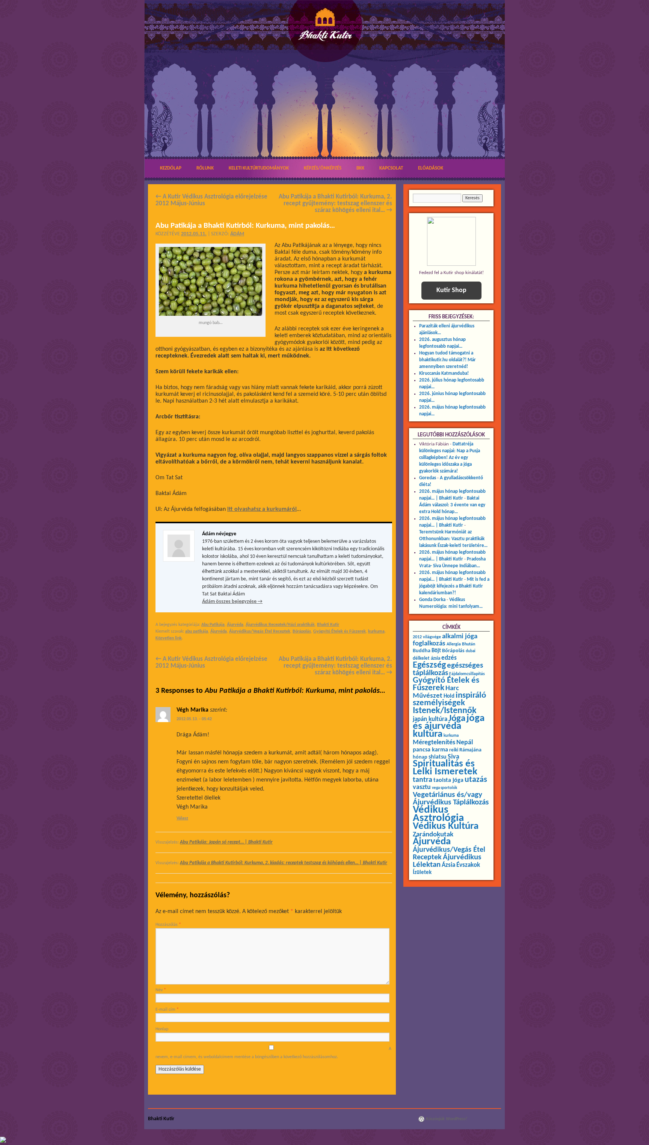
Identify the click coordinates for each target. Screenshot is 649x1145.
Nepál (464, 742)
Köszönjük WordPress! (446, 1119)
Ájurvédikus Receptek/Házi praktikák (280, 624)
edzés (449, 658)
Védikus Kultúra (445, 826)
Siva (453, 757)
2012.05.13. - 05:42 (194, 719)
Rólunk (205, 168)
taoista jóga (448, 780)
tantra (422, 780)
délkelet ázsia (426, 658)
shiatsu (438, 757)
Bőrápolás (302, 631)
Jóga (456, 718)
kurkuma (376, 631)
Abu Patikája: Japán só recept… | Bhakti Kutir (226, 842)
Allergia (454, 644)
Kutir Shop (451, 290)
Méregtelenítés (434, 742)
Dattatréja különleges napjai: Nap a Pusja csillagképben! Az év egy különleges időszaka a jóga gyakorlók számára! (449, 458)
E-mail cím (167, 1009)
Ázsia (448, 865)
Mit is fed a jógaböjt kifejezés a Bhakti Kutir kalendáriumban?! (454, 586)
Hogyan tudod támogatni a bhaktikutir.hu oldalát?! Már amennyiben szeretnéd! (447, 360)
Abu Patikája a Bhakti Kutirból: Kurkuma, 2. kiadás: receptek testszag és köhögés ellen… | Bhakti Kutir (283, 862)
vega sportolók (444, 788)
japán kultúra (430, 719)
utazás (476, 779)
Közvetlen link (168, 638)
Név (160, 990)
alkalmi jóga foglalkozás (445, 640)
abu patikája (196, 631)
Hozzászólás (168, 924)
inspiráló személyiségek (449, 699)
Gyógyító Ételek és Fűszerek (339, 631)
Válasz (182, 818)
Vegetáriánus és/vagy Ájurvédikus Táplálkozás (451, 798)
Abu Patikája (213, 624)
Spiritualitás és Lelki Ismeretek (445, 768)
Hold (449, 696)
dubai (470, 651)
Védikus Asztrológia (438, 814)
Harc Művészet (436, 692)
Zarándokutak (433, 834)
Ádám (237, 234)
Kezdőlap (170, 168)
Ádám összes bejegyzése (232, 601)
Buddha (421, 651)
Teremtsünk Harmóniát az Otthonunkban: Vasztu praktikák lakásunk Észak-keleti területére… (453, 539)
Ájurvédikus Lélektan (447, 861)
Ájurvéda (235, 624)
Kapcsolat (391, 168)
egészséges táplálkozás (448, 669)
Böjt (436, 651)
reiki (453, 750)
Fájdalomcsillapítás (467, 674)
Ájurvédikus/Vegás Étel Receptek (259, 631)
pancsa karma (430, 750)
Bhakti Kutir (328, 624)
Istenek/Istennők (445, 710)
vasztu (422, 787)
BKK (360, 168)
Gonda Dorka (432, 599)
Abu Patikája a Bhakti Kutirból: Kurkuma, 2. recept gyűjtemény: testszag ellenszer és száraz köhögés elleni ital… (335, 204)
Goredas (427, 478)
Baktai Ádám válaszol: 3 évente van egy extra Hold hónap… (452, 505)
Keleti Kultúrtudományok (259, 168)
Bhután (468, 644)
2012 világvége (427, 637)
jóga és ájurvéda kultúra (448, 726)
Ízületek (422, 872)
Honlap (161, 1029)
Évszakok (468, 865)
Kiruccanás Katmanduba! (444, 373)
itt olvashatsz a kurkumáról (262, 509)
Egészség (429, 665)
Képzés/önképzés (322, 168)
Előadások (430, 168)
